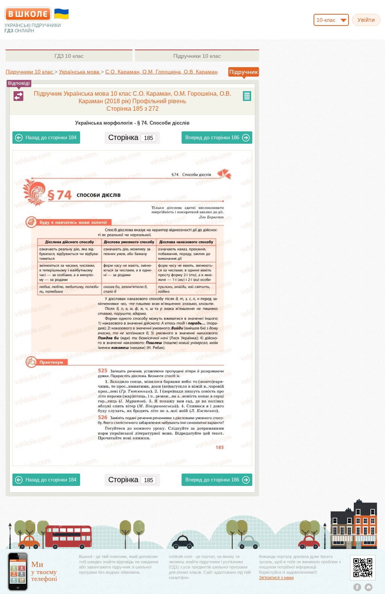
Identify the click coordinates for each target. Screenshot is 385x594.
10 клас (69, 56)
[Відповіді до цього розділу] (18, 96)
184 (51, 137)
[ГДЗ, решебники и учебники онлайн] (28, 14)
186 (212, 137)
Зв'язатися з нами (276, 577)
